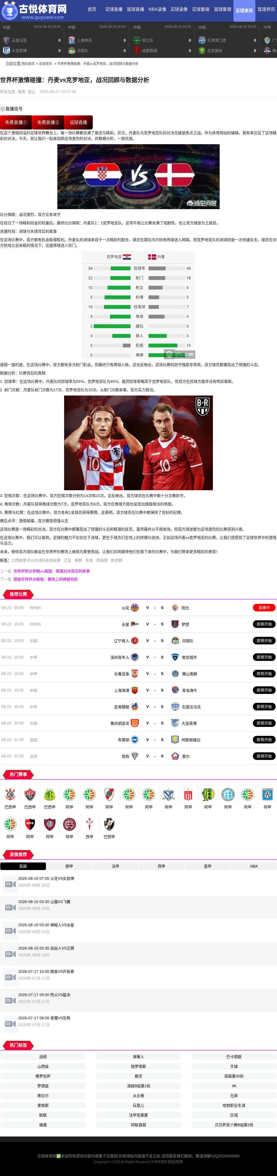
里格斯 (43, 1105)
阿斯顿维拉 (191, 740)
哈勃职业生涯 (234, 1105)
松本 (89, 560)
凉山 (31, 92)
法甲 (33, 756)
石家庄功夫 (191, 707)
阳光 (185, 608)
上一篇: (45, 571)
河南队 (187, 641)
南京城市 (189, 657)
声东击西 (7, 92)
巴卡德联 (234, 1057)
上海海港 (121, 690)
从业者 (138, 1095)
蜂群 (78, 560)
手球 (234, 1066)
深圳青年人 (119, 657)
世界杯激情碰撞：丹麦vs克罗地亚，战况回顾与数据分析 (97, 64)
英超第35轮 (234, 1076)
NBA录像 (157, 9)
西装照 (102, 560)
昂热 (125, 756)
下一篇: (39, 579)
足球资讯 (244, 10)
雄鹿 (43, 1125)
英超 (33, 740)
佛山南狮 (189, 674)
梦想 (185, 624)
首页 (92, 9)
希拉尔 (43, 1095)
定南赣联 (121, 707)
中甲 (267, 27)
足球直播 (114, 9)
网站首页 (28, 64)
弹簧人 (138, 1057)
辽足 (67, 560)
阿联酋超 (138, 1125)
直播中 (264, 607)
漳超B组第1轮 (138, 1086)
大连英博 (189, 723)
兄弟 (234, 1095)
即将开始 (264, 624)
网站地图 (175, 1161)
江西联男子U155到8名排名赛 (36, 560)
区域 (234, 1115)
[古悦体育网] (34, 11)
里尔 (186, 756)
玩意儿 (138, 1105)
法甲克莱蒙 (138, 1115)
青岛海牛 (189, 690)
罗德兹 (43, 1086)
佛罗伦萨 (43, 1076)
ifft (234, 1086)
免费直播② (48, 122)
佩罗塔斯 (138, 1066)
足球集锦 (200, 9)
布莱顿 (123, 740)
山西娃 (43, 1066)
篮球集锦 (222, 9)
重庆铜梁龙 (119, 723)
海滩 (21, 92)
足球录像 (179, 9)
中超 (6, 27)
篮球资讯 (266, 9)
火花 (125, 608)
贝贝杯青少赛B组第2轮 (234, 1125)
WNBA (35, 607)
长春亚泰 (121, 674)
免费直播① (16, 122)
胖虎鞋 (116, 560)
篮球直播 (135, 9)
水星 (125, 624)
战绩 (43, 1057)
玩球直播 (78, 122)
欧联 (43, 1115)
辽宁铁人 (121, 641)
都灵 (138, 1076)
